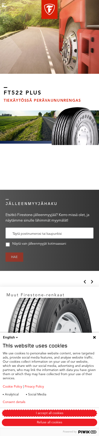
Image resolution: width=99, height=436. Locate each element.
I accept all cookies (49, 413)
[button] (49, 9)
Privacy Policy (34, 386)
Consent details (14, 402)
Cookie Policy (12, 386)
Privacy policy (48, 402)
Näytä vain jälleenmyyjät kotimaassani (39, 243)
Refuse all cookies (49, 422)
